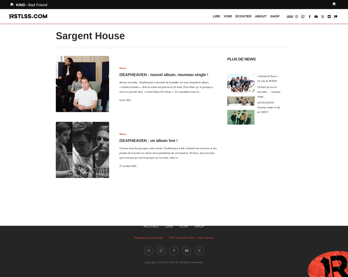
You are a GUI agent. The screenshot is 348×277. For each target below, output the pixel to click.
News (122, 68)
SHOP (199, 226)
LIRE (169, 226)
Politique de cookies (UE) (148, 237)
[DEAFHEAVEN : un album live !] (82, 150)
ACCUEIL (151, 226)
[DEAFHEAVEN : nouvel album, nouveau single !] (82, 84)
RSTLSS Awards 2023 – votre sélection (191, 237)
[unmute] (334, 3)
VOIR (183, 226)
